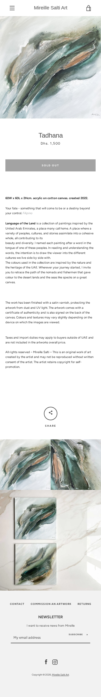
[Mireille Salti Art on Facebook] (46, 662)
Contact (17, 603)
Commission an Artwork (51, 603)
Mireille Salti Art (50, 7)
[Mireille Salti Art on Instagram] (55, 662)
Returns (84, 603)
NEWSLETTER (50, 617)
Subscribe (76, 634)
